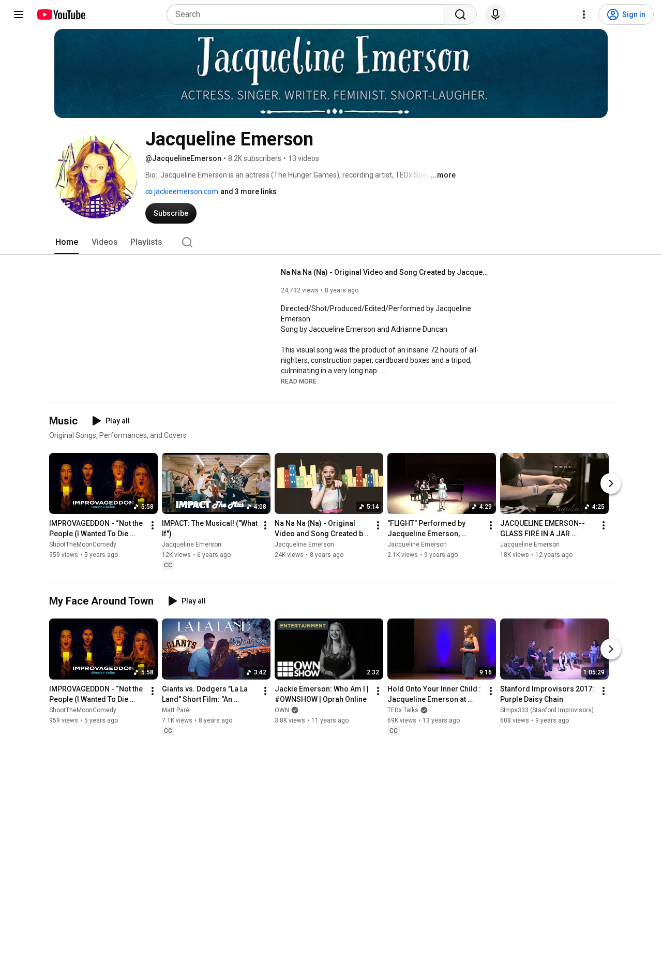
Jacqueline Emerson (191, 545)
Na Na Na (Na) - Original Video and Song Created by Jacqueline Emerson (384, 272)
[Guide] (18, 14)
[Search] (460, 14)
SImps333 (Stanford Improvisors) (547, 710)
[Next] (610, 484)
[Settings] (584, 14)
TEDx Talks (402, 710)
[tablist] (331, 242)
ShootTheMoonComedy (82, 545)
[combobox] (308, 14)
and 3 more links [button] (248, 191)
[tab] (66, 242)
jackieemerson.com (185, 191)
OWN (282, 710)
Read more (299, 381)
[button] (299, 381)
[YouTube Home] (61, 14)
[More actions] (152, 526)
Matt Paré (175, 710)
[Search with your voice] (495, 14)
